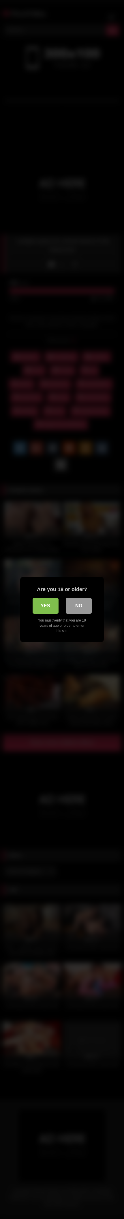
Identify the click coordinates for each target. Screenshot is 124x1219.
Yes (45, 605)
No (78, 605)
